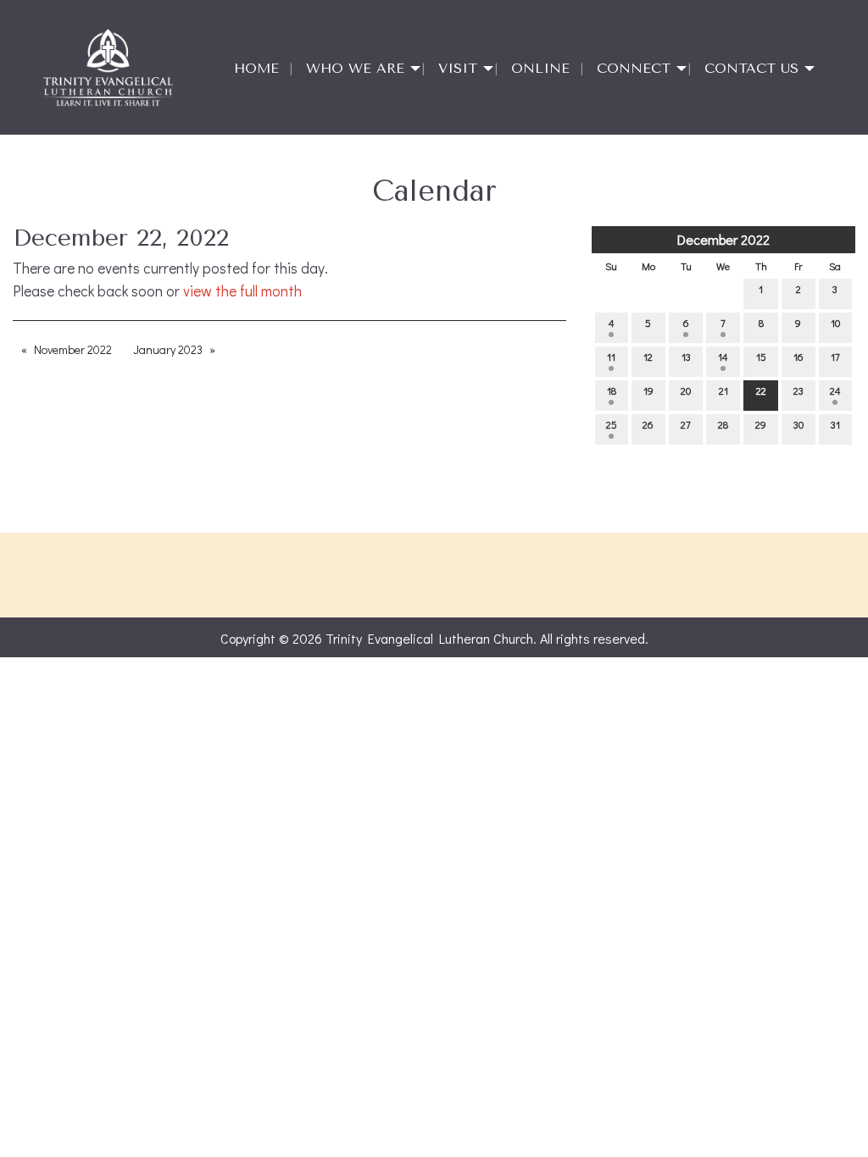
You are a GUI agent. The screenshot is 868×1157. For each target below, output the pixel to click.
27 (686, 424)
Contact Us (751, 68)
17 (835, 356)
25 (611, 424)
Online (540, 68)
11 (611, 356)
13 (686, 356)
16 (798, 356)
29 (760, 424)
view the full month (242, 291)
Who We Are (355, 68)
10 (835, 322)
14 (723, 356)
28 (723, 424)
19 (648, 390)
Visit (457, 68)
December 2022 (723, 239)
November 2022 (73, 349)
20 (686, 390)
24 (835, 390)
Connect (633, 68)
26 (648, 424)
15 (761, 356)
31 (835, 424)
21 (723, 390)
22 (761, 390)
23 (798, 390)
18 (611, 390)
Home (256, 68)
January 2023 (168, 349)
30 (798, 424)
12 (648, 356)
